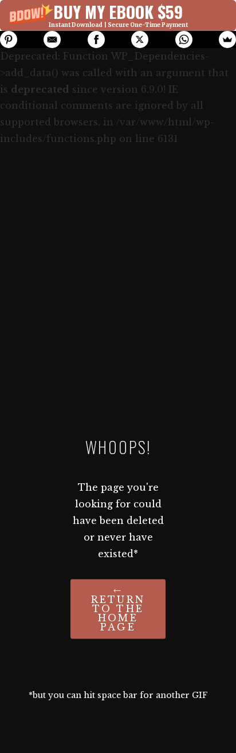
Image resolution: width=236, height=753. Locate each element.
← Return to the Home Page (118, 609)
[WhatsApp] (183, 39)
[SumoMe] (227, 39)
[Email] (52, 39)
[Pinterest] (8, 39)
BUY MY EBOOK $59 (118, 11)
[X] (139, 39)
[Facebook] (96, 39)
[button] (118, 15)
